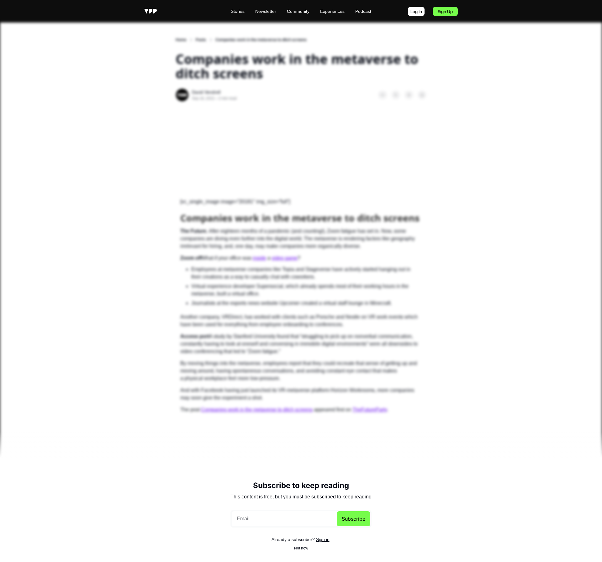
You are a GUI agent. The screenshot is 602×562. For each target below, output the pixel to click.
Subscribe (353, 519)
